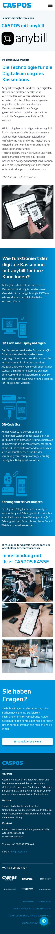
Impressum (29, 901)
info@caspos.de (19, 851)
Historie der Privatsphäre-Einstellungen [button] (29, 915)
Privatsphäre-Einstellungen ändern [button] (32, 908)
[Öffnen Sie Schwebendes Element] (44, 921)
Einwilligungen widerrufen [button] (36, 922)
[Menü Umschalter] (50, 5)
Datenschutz (44, 901)
